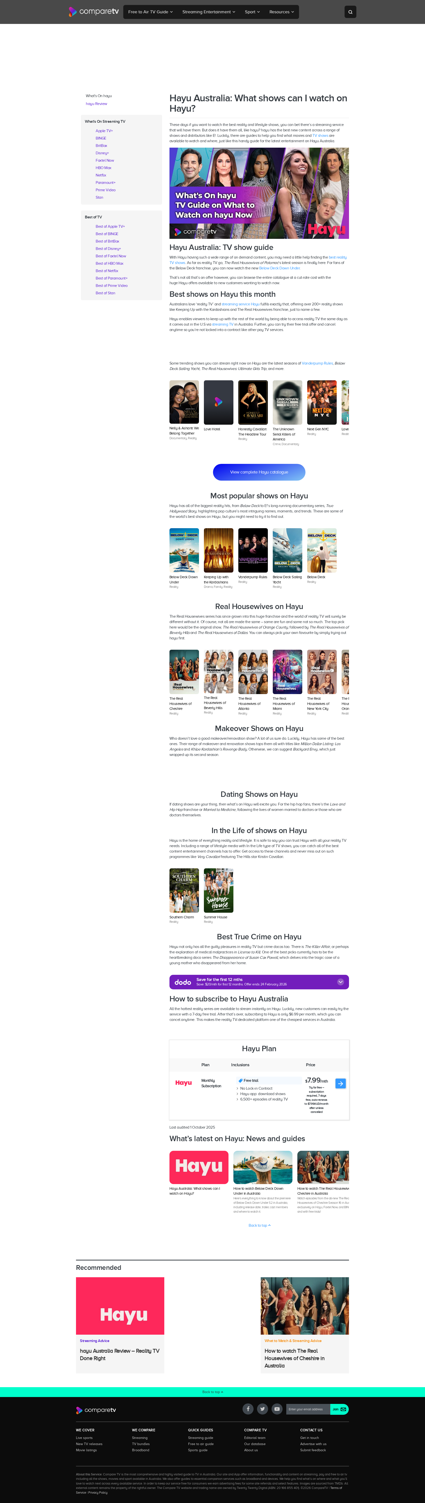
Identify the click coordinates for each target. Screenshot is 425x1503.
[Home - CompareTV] (94, 12)
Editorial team (254, 1438)
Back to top (258, 1225)
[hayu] (183, 1083)
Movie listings (86, 1450)
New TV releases (89, 1444)
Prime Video (106, 190)
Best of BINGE (107, 234)
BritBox (101, 145)
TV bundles (141, 1444)
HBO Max (103, 168)
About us (251, 1450)
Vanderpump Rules (317, 363)
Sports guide (198, 1450)
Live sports (84, 1438)
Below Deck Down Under (279, 268)
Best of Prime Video (112, 285)
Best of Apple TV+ (110, 226)
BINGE (101, 138)
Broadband (140, 1450)
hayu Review (96, 104)
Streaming (140, 1438)
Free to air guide (201, 1444)
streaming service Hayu (241, 304)
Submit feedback (313, 1450)
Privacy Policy (97, 1492)
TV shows (320, 135)
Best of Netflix (107, 271)
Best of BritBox (107, 241)
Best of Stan (105, 293)
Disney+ (102, 153)
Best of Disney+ (108, 248)
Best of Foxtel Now (111, 256)
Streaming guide (200, 1438)
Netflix (101, 175)
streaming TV (223, 324)
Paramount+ (105, 182)
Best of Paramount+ (111, 278)
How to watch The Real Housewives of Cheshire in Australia (295, 1358)
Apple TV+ (104, 131)
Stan (99, 197)
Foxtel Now (105, 160)
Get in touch (309, 1438)
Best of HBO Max (109, 263)
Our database (255, 1444)
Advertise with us (313, 1444)
